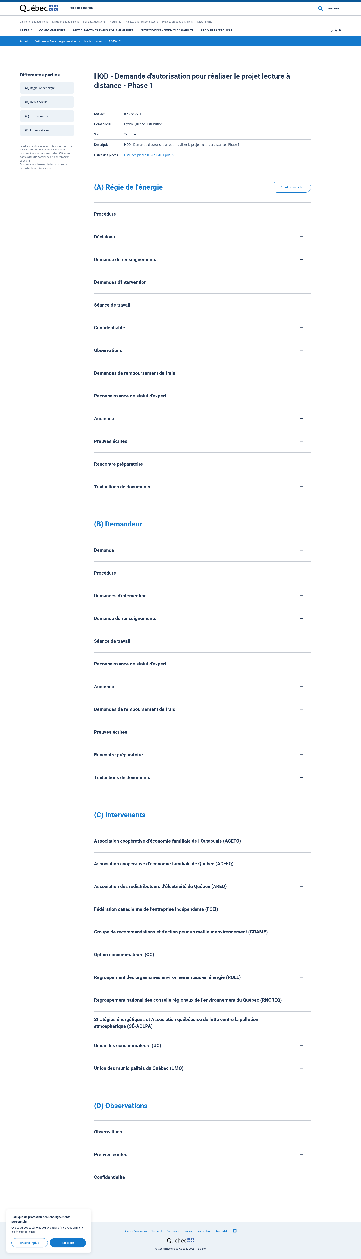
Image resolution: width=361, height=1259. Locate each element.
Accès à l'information (135, 1231)
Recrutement (204, 21)
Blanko (202, 1249)
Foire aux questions (94, 21)
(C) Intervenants (36, 116)
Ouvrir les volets (291, 187)
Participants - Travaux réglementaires (103, 30)
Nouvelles (115, 21)
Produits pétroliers (216, 30)
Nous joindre (334, 8)
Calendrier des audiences (34, 21)
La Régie (26, 30)
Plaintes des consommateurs (141, 21)
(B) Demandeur (36, 102)
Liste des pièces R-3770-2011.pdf (147, 155)
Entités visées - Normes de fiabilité (166, 30)
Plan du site (157, 1231)
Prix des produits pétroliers (177, 21)
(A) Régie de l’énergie (40, 88)
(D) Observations (37, 130)
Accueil (24, 41)
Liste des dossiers (92, 41)
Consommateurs (52, 30)
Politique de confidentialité (198, 1231)
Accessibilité (222, 1231)
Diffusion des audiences (65, 21)
